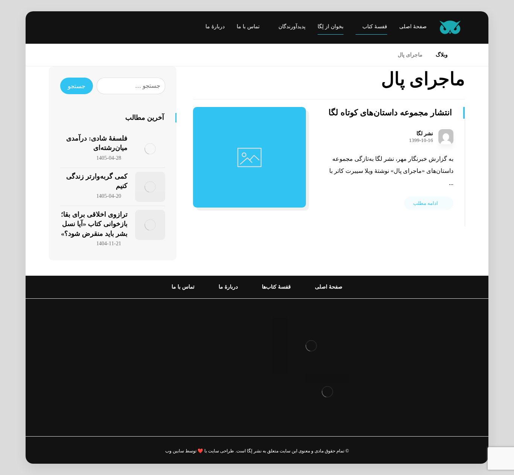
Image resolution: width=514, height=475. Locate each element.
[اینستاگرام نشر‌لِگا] (62, 28)
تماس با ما (228, 383)
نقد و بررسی (225, 347)
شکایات (231, 371)
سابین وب (174, 451)
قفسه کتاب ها (223, 359)
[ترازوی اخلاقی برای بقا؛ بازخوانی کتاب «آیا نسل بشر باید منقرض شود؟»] (150, 225)
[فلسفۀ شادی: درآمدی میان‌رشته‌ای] (150, 149)
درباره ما (230, 335)
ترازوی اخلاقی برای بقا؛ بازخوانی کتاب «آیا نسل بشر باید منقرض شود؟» (94, 224)
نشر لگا (425, 133)
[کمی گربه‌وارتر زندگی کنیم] (150, 187)
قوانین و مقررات (220, 323)
